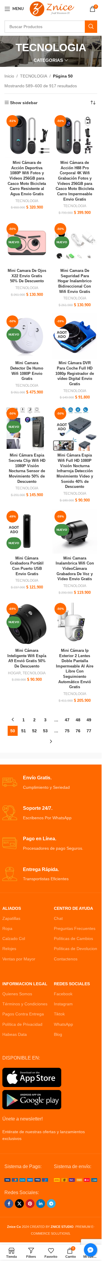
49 (89, 719)
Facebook (63, 993)
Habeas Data (14, 1034)
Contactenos (65, 959)
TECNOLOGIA (33, 76)
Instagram (63, 1004)
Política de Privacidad (22, 1024)
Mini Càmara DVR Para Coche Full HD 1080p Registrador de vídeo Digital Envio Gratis (74, 373)
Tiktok (59, 1014)
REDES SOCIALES (72, 983)
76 (78, 730)
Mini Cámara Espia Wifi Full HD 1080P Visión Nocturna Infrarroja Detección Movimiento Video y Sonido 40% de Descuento (75, 471)
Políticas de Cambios (73, 938)
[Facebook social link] (8, 1203)
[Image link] (26, 1179)
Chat (58, 918)
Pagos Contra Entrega (23, 1014)
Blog (58, 1034)
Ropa (7, 928)
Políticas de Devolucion (75, 948)
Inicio (9, 76)
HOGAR (14, 673)
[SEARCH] (91, 26)
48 (78, 719)
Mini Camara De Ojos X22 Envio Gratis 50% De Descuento (27, 276)
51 (23, 730)
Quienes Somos (17, 993)
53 (45, 730)
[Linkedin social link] (40, 1203)
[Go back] (8, 47)
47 (67, 719)
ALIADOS (11, 908)
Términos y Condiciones (24, 1004)
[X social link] (19, 1203)
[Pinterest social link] (30, 1203)
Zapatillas (11, 918)
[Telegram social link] (51, 1203)
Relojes (9, 948)
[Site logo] (52, 8)
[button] (13, 1248)
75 (67, 730)
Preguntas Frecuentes (74, 928)
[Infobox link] (51, 783)
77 (89, 730)
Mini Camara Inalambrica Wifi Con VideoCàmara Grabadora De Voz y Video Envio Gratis (75, 568)
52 (34, 730)
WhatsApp (63, 1024)
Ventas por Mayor (18, 959)
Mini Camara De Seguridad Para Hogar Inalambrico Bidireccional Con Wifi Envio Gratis (75, 281)
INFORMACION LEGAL (24, 983)
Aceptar (51, 1250)
